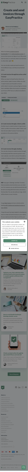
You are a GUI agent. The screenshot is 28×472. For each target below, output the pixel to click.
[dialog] (14, 235)
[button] (14, 248)
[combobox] (24, 221)
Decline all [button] (14, 244)
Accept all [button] (14, 240)
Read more (5, 237)
